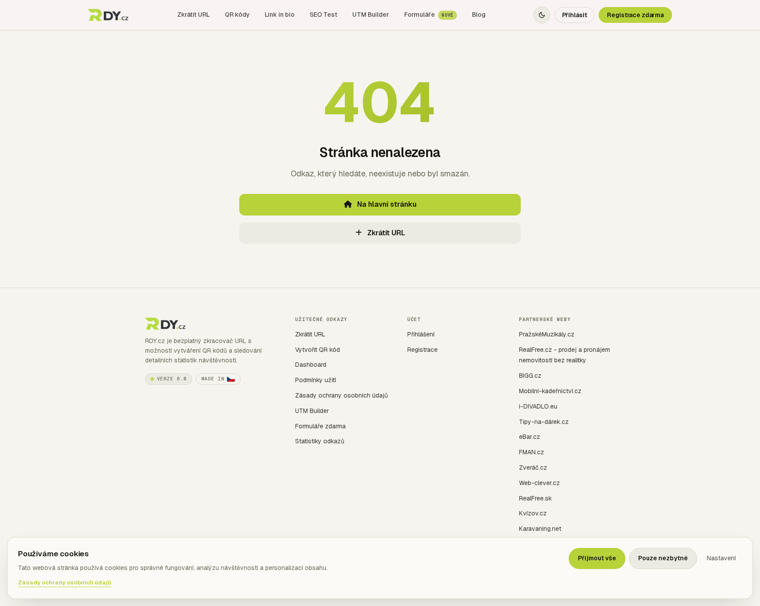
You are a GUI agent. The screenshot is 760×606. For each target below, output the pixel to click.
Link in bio (280, 14)
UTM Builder (370, 14)
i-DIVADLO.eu (538, 406)
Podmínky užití (315, 380)
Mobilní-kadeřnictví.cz (550, 391)
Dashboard (310, 365)
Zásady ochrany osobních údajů (341, 395)
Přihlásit (574, 15)
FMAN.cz (531, 452)
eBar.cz (529, 437)
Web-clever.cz (539, 483)
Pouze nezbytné (663, 558)
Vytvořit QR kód (317, 350)
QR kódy (237, 14)
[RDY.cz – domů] (109, 14)
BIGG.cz (530, 376)
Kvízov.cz (533, 513)
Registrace (422, 350)
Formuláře (428, 14)
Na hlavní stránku (386, 204)
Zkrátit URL (193, 14)
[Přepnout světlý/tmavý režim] (541, 15)
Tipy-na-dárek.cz (544, 422)
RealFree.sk (535, 498)
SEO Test (323, 14)
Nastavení (721, 558)
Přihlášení (421, 334)
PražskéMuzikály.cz (546, 334)
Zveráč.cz (533, 467)
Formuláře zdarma (320, 426)
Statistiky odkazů (319, 441)
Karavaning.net (540, 529)
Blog (479, 14)
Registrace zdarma (635, 15)
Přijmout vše (597, 558)
